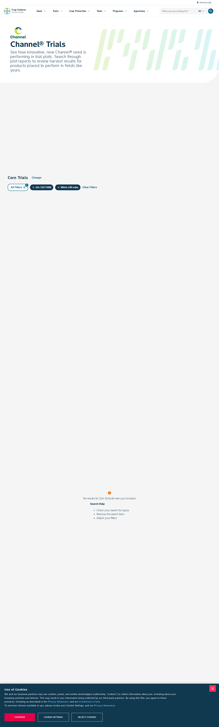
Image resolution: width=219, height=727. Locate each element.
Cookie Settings (53, 717)
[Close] (212, 688)
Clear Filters (89, 187)
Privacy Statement (58, 701)
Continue (19, 717)
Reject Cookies (87, 717)
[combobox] (37, 95)
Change (36, 177)
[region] (109, 705)
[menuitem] (41, 11)
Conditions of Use (89, 701)
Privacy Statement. (105, 705)
